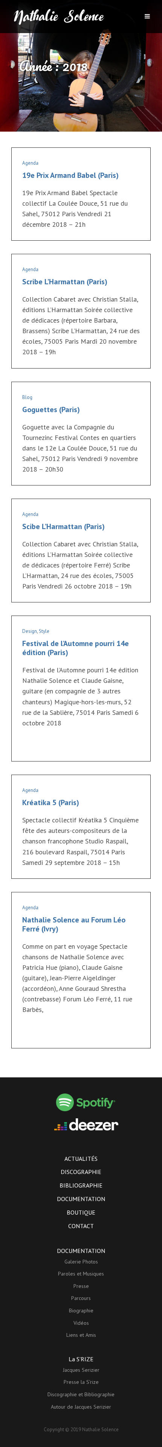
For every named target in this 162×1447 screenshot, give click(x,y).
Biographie (81, 1310)
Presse (81, 1286)
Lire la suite (37, 746)
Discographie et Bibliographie (81, 1394)
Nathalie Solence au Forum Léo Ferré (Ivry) (73, 924)
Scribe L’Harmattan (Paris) (64, 282)
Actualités (81, 1158)
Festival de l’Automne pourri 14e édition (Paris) (75, 648)
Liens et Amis (81, 1335)
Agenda (30, 163)
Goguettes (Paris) (51, 409)
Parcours (81, 1298)
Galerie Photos (81, 1261)
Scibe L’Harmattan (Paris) (63, 526)
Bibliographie (81, 1185)
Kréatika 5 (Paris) (50, 802)
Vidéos (81, 1323)
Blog (27, 397)
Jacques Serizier (81, 1370)
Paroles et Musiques (81, 1273)
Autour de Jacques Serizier (81, 1406)
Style (44, 631)
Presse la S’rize (81, 1382)
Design (29, 631)
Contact (81, 1226)
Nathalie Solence (100, 1429)
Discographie (81, 1171)
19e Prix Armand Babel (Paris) (70, 175)
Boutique (81, 1212)
